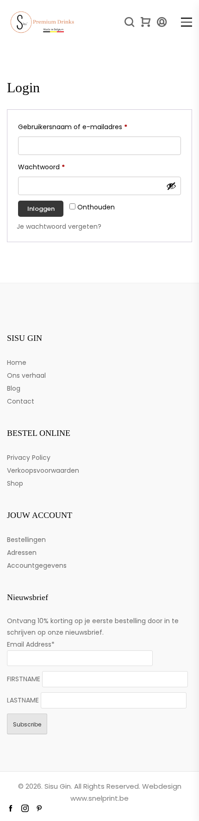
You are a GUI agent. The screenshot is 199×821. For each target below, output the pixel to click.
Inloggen (41, 208)
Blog (13, 388)
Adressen (22, 552)
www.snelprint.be (99, 798)
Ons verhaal (26, 375)
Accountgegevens (37, 565)
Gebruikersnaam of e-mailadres (83, 126)
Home (16, 362)
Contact (20, 401)
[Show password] (171, 186)
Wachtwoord (52, 167)
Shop (15, 483)
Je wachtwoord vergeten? (59, 226)
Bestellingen (26, 539)
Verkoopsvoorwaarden (43, 470)
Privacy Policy (28, 457)
